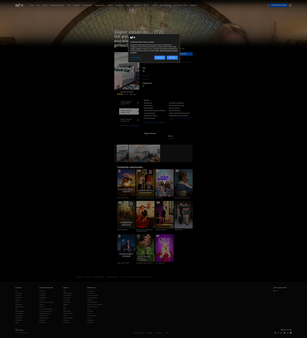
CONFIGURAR (136, 57)
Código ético (90, 300)
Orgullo (17, 322)
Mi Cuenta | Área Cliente (92, 295)
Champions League (67, 293)
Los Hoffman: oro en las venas (145, 198)
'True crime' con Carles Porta (45, 311)
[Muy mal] (118, 94)
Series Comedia (18, 315)
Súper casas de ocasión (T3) (126, 120)
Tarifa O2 (89, 318)
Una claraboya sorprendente (176, 103)
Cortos (146, 5)
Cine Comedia (18, 297)
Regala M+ (194, 5)
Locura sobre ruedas (123, 198)
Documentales (100, 5)
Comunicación (90, 322)
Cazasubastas (178, 229)
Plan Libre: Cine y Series (92, 306)
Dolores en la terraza (174, 108)
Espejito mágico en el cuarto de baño (178, 115)
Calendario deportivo (57, 5)
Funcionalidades (165, 5)
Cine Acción (17, 300)
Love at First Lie (159, 263)
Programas (137, 5)
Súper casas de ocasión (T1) (126, 103)
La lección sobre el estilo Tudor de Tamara (154, 110)
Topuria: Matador (67, 311)
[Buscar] (268, 5)
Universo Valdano (67, 302)
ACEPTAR (172, 57)
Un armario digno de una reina (176, 105)
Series (32, 5)
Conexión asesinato (161, 229)
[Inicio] (19, 5)
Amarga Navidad (42, 297)
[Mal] (120, 94)
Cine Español (18, 295)
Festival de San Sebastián (44, 313)
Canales (154, 5)
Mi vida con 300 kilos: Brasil (182, 198)
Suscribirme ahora (279, 5)
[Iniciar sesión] (290, 5)
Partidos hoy (66, 320)
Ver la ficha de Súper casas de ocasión (129, 125)
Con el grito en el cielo (149, 118)
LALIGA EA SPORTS (67, 295)
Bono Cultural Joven (180, 5)
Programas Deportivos (44, 318)
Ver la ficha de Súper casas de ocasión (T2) (154, 122)
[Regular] (122, 94)
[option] (123, 153)
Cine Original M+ (19, 293)
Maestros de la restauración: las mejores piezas (144, 230)
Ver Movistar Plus (91, 291)
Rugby (128, 5)
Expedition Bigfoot (122, 229)
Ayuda (277, 290)
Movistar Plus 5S (42, 322)
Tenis (69, 5)
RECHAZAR (159, 57)
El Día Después (66, 300)
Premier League (66, 297)
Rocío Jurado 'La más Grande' (45, 309)
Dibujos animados (43, 315)
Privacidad (158, 332)
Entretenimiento (18, 320)
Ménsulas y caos (148, 103)
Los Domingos (42, 295)
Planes (88, 309)
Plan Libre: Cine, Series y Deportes (94, 304)
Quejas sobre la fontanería (150, 115)
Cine (38, 5)
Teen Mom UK (159, 198)
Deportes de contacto (68, 313)
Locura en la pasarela (149, 113)
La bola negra (42, 293)
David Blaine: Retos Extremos (144, 263)
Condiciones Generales (92, 297)
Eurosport (65, 315)
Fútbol (45, 5)
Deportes (77, 5)
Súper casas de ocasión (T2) (126, 111)
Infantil (110, 5)
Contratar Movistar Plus (92, 302)
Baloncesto (119, 5)
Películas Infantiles (19, 306)
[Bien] (124, 94)
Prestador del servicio (139, 332)
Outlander (41, 304)
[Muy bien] (126, 94)
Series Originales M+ (19, 311)
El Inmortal (41, 300)
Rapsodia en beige (148, 108)
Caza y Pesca (42, 320)
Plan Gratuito (87, 5)
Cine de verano (18, 304)
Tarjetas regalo (90, 320)
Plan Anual (89, 313)
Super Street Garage (123, 263)
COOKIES (167, 332)
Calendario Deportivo (68, 318)
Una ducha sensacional (175, 110)
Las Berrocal (42, 306)
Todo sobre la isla (148, 105)
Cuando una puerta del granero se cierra (179, 113)
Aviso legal (150, 332)
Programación (66, 322)
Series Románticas (19, 313)
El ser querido (42, 291)
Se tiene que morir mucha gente (46, 302)
